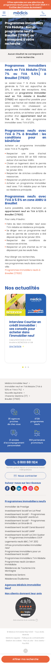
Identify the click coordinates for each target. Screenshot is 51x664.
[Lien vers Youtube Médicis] (24, 488)
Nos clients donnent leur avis (23, 593)
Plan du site (28, 640)
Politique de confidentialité (33, 638)
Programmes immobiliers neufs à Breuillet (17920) (22, 271)
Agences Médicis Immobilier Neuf (23, 586)
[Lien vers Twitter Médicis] (13, 488)
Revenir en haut (25, 651)
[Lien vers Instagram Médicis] (30, 488)
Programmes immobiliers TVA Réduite (25, 558)
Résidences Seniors (15, 574)
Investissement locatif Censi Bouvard (24, 527)
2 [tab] (25, 367)
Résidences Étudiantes (17, 578)
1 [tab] (23, 367)
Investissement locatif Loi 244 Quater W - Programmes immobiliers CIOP (25, 536)
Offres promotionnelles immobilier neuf (23, 546)
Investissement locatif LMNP (20, 531)
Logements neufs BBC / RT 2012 (21, 541)
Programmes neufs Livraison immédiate (20, 563)
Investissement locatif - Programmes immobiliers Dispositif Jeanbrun (25, 515)
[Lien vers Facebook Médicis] (7, 488)
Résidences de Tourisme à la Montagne (20, 569)
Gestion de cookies (14, 640)
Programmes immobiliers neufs (25, 501)
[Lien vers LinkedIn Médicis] (19, 488)
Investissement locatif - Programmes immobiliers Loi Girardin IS (25, 522)
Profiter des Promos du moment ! (25, 7)
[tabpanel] (25, 328)
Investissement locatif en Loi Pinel (23, 510)
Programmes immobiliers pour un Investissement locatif (23, 553)
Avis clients (39, 640)
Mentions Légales (13, 638)
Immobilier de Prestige (17, 506)
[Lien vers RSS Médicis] (36, 488)
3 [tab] (28, 367)
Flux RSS (25, 643)
